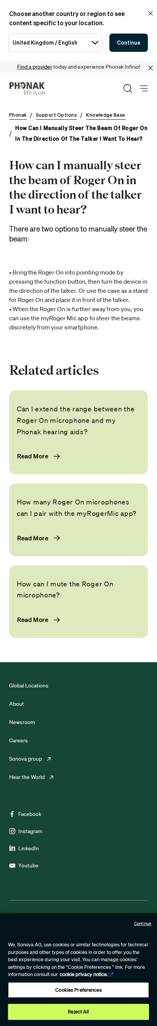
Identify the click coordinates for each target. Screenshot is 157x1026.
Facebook (29, 814)
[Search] (127, 88)
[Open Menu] (144, 89)
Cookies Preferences (78, 990)
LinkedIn (28, 848)
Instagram (30, 831)
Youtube (28, 865)
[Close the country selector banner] (150, 13)
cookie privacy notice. (84, 974)
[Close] (150, 67)
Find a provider (34, 66)
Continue (128, 42)
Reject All (78, 1011)
